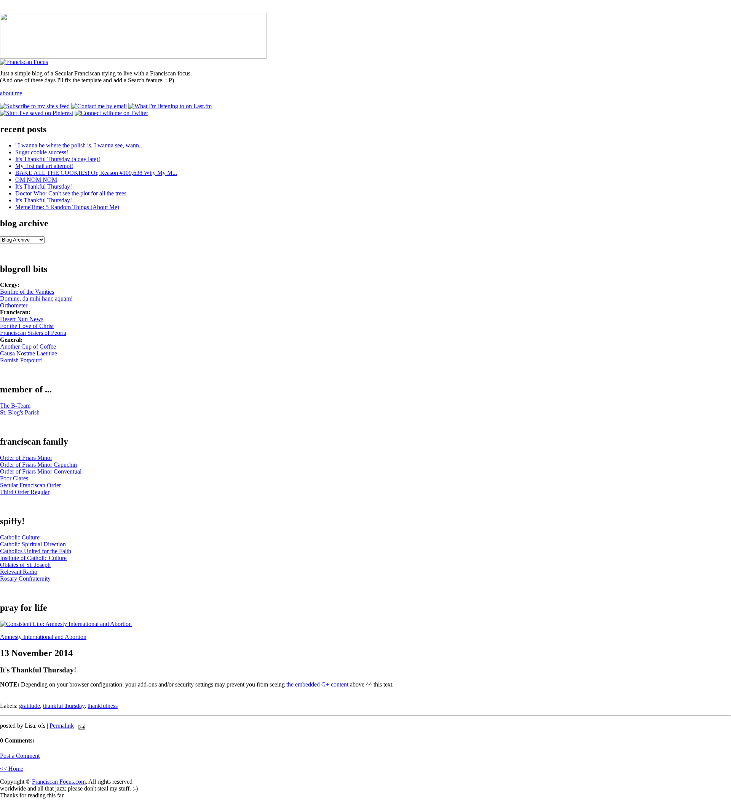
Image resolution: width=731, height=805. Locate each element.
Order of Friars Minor (26, 458)
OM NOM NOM (36, 179)
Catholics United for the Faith (35, 551)
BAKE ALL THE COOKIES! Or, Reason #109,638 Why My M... (96, 173)
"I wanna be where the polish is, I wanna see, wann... (79, 145)
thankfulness (103, 706)
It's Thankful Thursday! (43, 186)
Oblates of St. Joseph (25, 565)
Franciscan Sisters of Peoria (33, 333)
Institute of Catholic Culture (33, 558)
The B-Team (15, 405)
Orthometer (13, 305)
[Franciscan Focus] (24, 62)
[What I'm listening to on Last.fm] (170, 106)
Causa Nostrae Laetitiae (28, 353)
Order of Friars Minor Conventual (40, 471)
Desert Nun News (21, 319)
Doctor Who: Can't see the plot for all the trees (70, 193)
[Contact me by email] (99, 106)
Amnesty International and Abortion (43, 637)
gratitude (29, 706)
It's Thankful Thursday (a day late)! (57, 159)
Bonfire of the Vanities (27, 291)
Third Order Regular (24, 492)
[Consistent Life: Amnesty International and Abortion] (66, 624)
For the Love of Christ (27, 326)
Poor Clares (14, 478)
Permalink (61, 725)
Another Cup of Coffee (28, 346)
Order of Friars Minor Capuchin (38, 464)
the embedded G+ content (317, 684)
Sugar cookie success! (41, 152)
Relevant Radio (18, 571)
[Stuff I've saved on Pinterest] (36, 113)
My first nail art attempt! (44, 166)
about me (11, 93)
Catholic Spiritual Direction (33, 544)
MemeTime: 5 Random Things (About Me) (67, 207)
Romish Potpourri (21, 360)
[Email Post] (80, 725)
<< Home (11, 768)
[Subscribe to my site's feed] (35, 106)
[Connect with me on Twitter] (111, 113)
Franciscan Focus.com (59, 781)
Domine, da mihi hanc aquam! (36, 298)
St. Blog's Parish (20, 412)
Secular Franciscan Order (30, 485)
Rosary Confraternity (25, 578)
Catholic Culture (20, 537)
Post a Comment (20, 755)
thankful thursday (64, 706)
